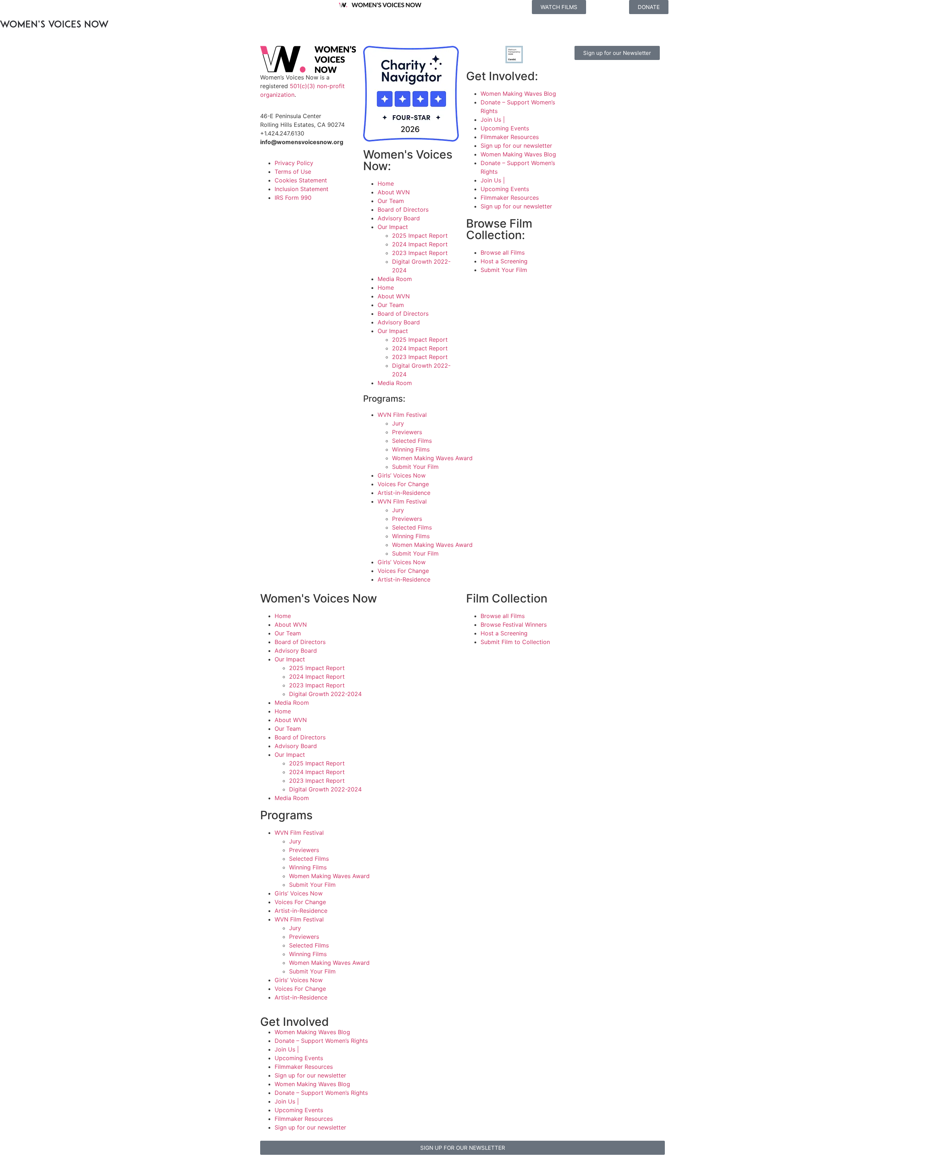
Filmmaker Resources (510, 137)
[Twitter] (618, 76)
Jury (398, 423)
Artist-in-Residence (404, 492)
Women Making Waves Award (432, 458)
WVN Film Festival (402, 414)
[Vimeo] (638, 76)
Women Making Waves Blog (518, 93)
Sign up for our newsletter (516, 145)
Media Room (395, 278)
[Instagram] (598, 76)
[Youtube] (578, 96)
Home (386, 183)
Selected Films (412, 440)
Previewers (407, 432)
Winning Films (411, 449)
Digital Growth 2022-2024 (325, 694)
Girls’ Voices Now (402, 475)
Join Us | (493, 119)
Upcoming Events (505, 128)
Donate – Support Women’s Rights (321, 1040)
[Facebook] (578, 76)
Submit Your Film (415, 466)
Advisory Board (399, 218)
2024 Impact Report (420, 244)
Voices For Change (403, 484)
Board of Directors (403, 209)
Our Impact (393, 226)
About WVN (394, 192)
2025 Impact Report (420, 235)
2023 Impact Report (420, 252)
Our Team (391, 200)
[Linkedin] (598, 96)
